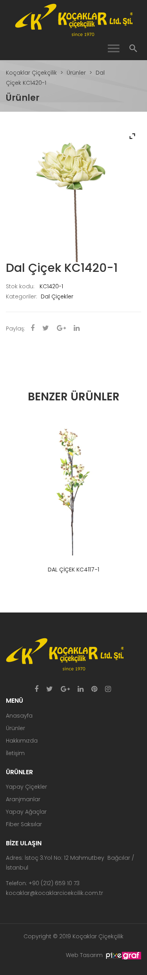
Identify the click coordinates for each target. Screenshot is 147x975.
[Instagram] (108, 689)
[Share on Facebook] (32, 328)
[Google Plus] (65, 689)
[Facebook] (36, 689)
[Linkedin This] (77, 328)
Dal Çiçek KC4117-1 (73, 569)
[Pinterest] (94, 689)
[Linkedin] (80, 689)
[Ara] (133, 48)
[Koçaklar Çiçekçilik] (73, 19)
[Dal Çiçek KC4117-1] (73, 488)
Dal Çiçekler (57, 296)
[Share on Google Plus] (61, 328)
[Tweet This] (45, 328)
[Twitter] (49, 689)
